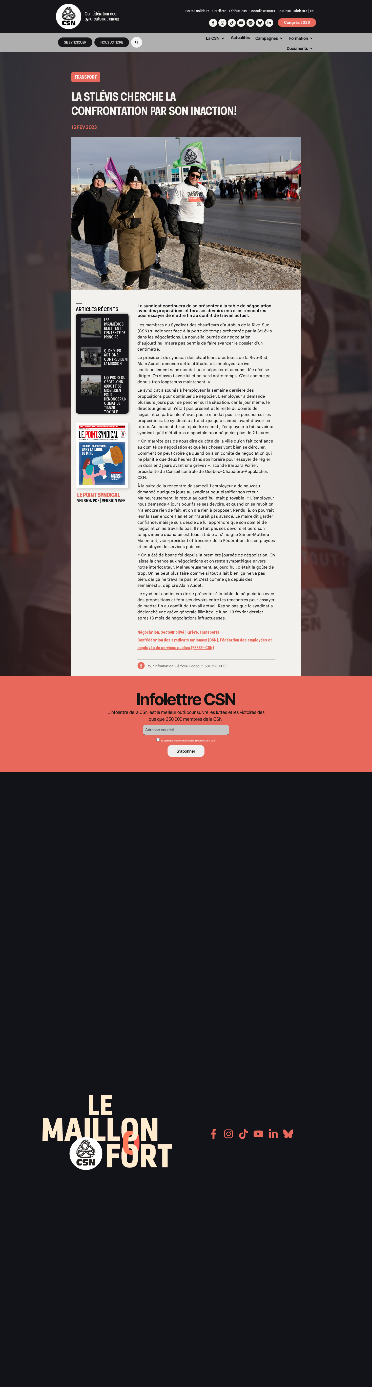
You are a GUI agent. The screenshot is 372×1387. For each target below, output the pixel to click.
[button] (136, 42)
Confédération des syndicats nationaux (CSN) (177, 640)
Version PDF (88, 500)
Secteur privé (172, 632)
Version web (114, 500)
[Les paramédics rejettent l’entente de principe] (91, 328)
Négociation (148, 632)
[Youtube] (241, 23)
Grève (192, 632)
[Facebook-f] (213, 23)
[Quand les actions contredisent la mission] (91, 357)
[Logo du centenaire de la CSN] (68, 16)
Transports (209, 632)
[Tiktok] (232, 23)
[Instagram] (222, 23)
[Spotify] (250, 23)
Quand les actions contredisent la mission (116, 357)
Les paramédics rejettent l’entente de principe (115, 328)
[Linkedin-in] (269, 23)
